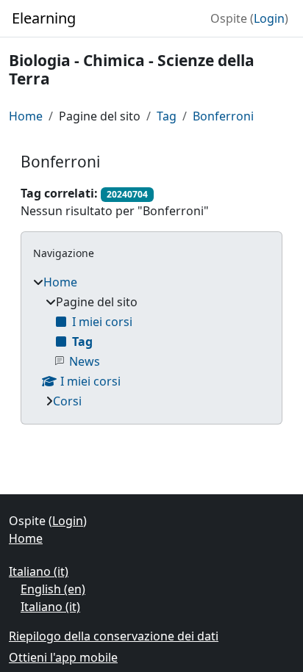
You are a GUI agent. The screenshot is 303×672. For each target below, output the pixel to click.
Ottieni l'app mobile (63, 657)
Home (26, 116)
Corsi (67, 401)
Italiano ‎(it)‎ (38, 571)
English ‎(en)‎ (53, 589)
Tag (167, 116)
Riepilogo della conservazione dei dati (113, 636)
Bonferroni (223, 116)
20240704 (127, 194)
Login (269, 18)
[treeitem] (151, 341)
